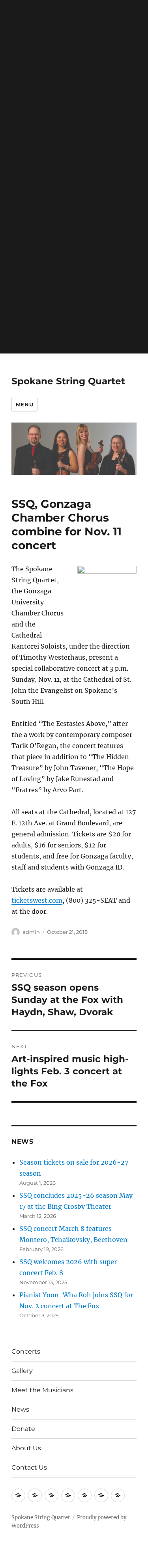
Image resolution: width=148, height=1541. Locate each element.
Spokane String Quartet (68, 381)
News (20, 1409)
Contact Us (29, 1467)
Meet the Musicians (42, 1390)
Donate (23, 1429)
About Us (26, 1448)
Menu (24, 404)
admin (31, 932)
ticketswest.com (36, 900)
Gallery (22, 1371)
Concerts (25, 1351)
